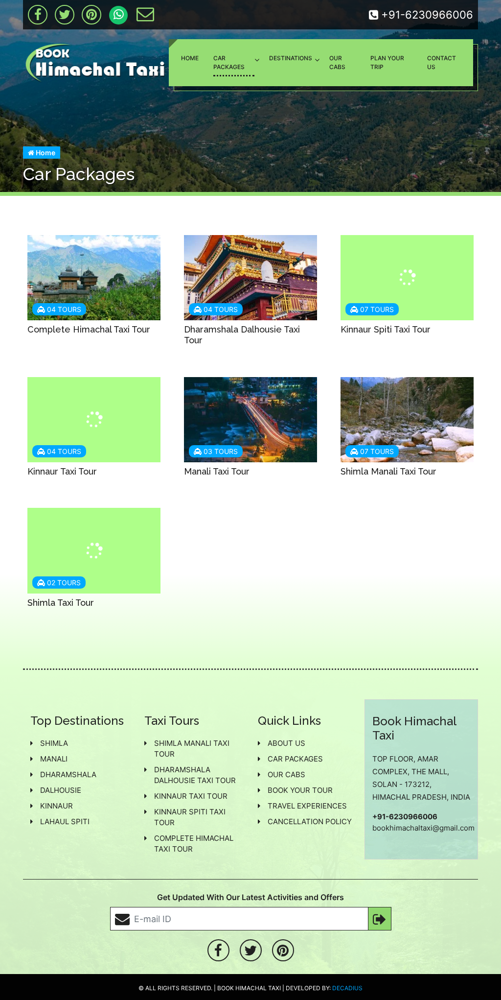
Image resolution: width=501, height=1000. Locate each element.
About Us (286, 743)
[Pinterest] (91, 14)
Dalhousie (60, 790)
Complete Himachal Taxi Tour (88, 329)
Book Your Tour (300, 790)
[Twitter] (64, 14)
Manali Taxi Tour (217, 471)
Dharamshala (68, 774)
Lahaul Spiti (65, 821)
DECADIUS (347, 988)
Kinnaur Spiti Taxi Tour (386, 329)
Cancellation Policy (310, 821)
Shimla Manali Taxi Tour (388, 471)
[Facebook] (37, 14)
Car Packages (229, 62)
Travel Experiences (307, 805)
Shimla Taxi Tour (60, 602)
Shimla (54, 743)
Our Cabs (337, 62)
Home (190, 58)
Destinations (290, 58)
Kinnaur (56, 805)
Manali (54, 758)
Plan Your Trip (387, 62)
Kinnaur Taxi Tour (62, 471)
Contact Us (441, 62)
